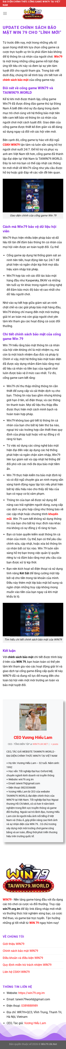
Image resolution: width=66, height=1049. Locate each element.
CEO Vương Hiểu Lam (33, 737)
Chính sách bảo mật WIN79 (20, 951)
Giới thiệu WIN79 (13, 944)
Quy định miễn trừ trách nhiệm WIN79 (27, 965)
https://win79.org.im (31, 993)
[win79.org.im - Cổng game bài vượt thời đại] (33, 13)
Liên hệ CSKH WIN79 (16, 972)
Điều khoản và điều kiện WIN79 (23, 958)
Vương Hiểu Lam (35, 1023)
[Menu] (5, 13)
